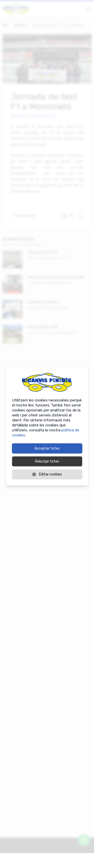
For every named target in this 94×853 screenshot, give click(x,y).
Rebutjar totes (47, 461)
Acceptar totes (47, 448)
